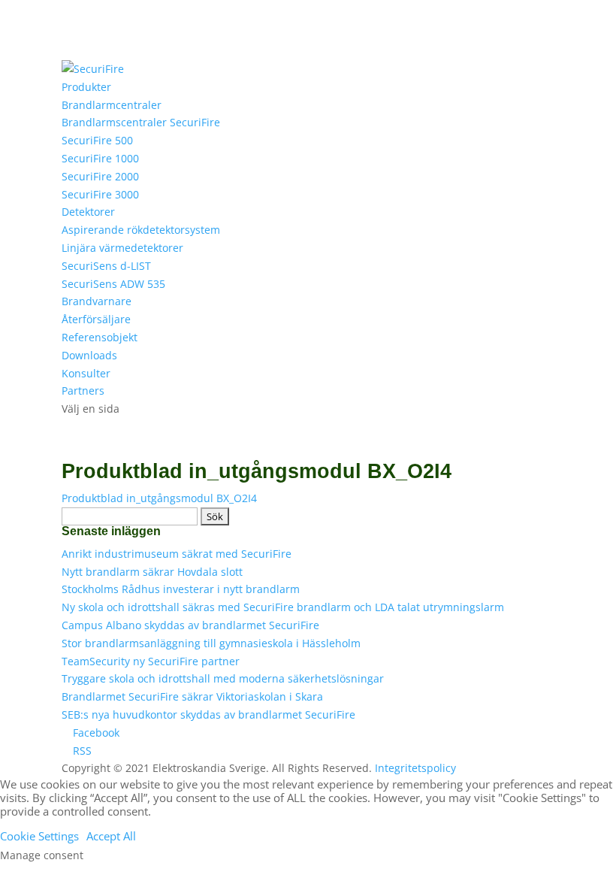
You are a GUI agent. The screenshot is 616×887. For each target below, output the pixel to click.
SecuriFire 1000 (100, 158)
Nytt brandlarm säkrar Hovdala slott (152, 572)
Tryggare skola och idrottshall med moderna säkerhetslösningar (223, 678)
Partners (83, 390)
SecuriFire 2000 (100, 176)
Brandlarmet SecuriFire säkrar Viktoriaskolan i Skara (192, 696)
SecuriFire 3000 (100, 194)
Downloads (89, 355)
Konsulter (86, 373)
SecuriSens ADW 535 (113, 284)
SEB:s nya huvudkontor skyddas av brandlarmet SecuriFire (208, 714)
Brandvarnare (96, 301)
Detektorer (88, 211)
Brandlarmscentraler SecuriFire (141, 122)
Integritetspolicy (415, 768)
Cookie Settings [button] (39, 836)
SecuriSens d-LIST (106, 266)
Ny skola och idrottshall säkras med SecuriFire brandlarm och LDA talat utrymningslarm (283, 607)
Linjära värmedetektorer (122, 248)
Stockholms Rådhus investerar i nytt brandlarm (181, 589)
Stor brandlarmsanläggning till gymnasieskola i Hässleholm (211, 643)
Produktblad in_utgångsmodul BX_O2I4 (159, 498)
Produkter (86, 87)
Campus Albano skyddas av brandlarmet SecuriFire (190, 625)
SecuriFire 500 (97, 140)
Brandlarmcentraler (112, 105)
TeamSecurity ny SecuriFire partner (151, 661)
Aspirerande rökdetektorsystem (141, 230)
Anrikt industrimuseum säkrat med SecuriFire (176, 553)
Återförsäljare (96, 319)
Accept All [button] (111, 836)
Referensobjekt (99, 337)
